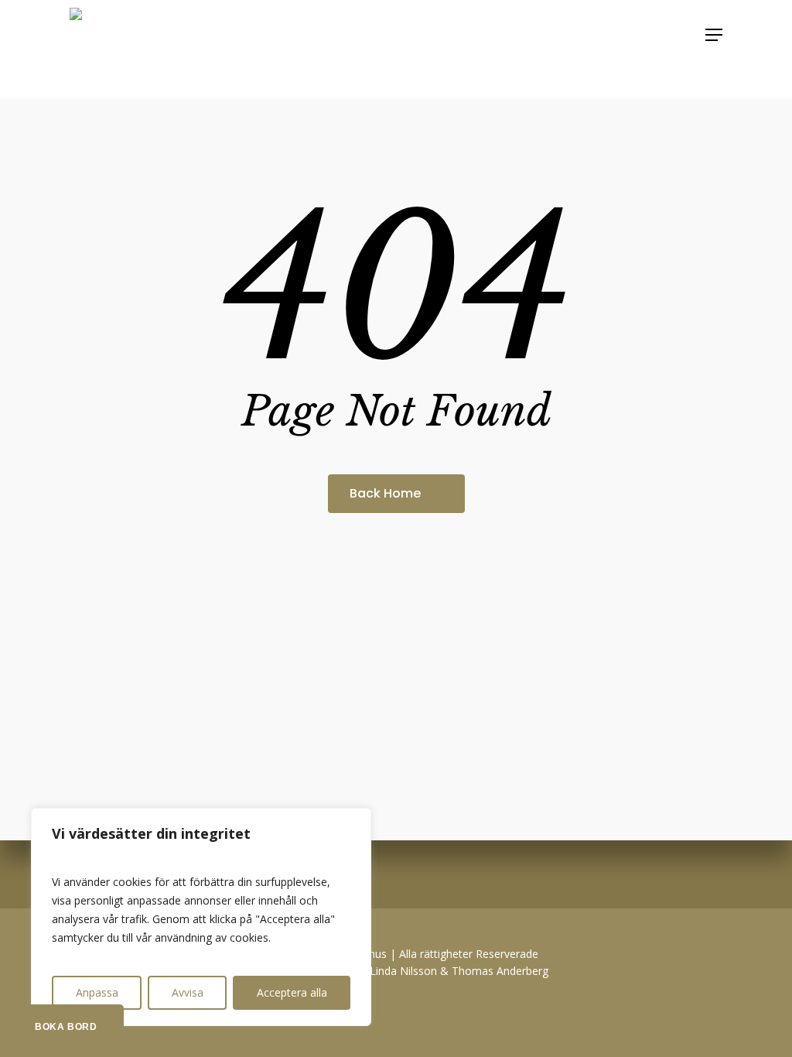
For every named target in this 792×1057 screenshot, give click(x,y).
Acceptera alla (292, 992)
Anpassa (97, 992)
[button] (713, 35)
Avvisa (187, 992)
